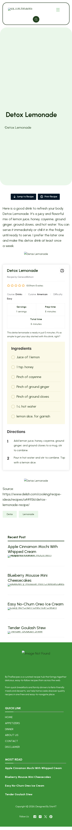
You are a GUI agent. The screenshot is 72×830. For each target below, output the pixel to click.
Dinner (9, 729)
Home (9, 717)
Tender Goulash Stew (27, 627)
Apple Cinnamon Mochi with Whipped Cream (33, 549)
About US (11, 735)
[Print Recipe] (62, 271)
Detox (10, 514)
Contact (11, 741)
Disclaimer (12, 746)
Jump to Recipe (25, 196)
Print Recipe (50, 196)
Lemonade (28, 514)
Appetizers (12, 723)
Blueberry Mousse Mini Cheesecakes (27, 578)
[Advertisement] (36, 73)
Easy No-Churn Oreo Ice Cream (35, 604)
